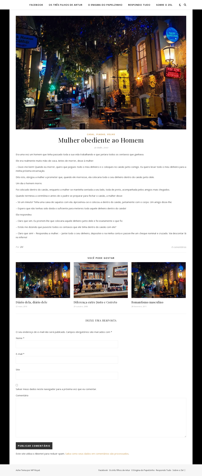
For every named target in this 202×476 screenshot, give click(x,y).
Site (18, 369)
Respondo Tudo (139, 4)
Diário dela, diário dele (31, 302)
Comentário (22, 395)
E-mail (20, 353)
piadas (100, 134)
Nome (20, 338)
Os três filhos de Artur (65, 4)
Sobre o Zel (164, 4)
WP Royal (35, 470)
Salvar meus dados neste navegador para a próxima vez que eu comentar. (56, 389)
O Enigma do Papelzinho (105, 4)
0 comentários (179, 247)
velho (111, 134)
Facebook (36, 4)
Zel (21, 246)
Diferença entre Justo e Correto (95, 302)
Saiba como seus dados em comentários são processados (97, 453)
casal (91, 134)
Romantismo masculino (147, 302)
